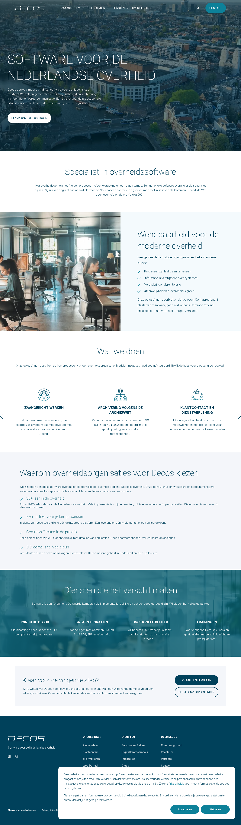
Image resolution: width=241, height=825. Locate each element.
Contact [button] (215, 8)
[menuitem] (71, 8)
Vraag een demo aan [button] (196, 680)
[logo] (26, 738)
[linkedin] (10, 756)
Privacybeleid (177, 783)
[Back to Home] (30, 8)
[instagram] (15, 756)
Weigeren (215, 809)
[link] (44, 416)
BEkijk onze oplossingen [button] (29, 118)
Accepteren (185, 809)
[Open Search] (198, 7)
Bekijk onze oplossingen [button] (196, 692)
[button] (1, 416)
